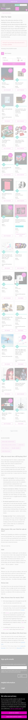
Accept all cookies (14, 712)
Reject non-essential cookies (14, 716)
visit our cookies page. (16, 708)
